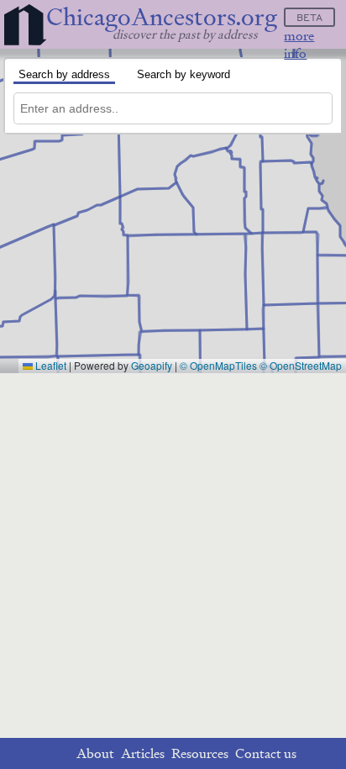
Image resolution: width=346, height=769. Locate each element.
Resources (199, 753)
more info (299, 44)
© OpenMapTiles (218, 365)
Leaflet (49, 365)
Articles (143, 753)
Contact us (265, 753)
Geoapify (151, 365)
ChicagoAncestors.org (161, 17)
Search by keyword (183, 74)
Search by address (64, 74)
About (95, 753)
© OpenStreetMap (301, 365)
